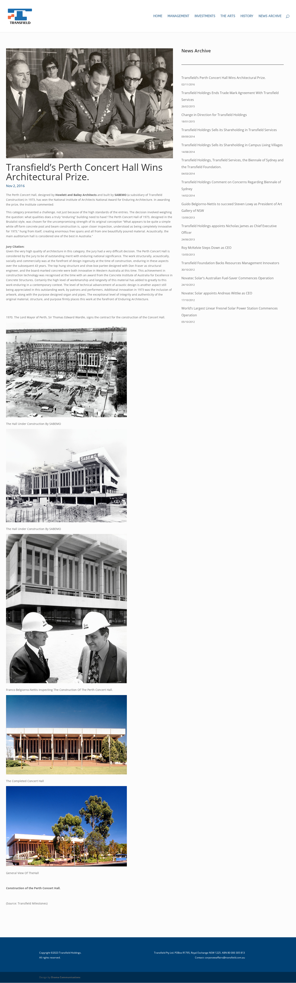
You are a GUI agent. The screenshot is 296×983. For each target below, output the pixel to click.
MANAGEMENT (178, 16)
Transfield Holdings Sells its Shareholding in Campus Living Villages (232, 145)
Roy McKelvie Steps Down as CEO (206, 247)
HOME (157, 16)
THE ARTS (227, 16)
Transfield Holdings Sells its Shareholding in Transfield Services (229, 130)
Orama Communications (65, 977)
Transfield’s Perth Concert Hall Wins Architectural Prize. (223, 78)
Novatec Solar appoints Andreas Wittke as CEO (216, 293)
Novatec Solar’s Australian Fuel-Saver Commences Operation (227, 278)
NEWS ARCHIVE (270, 16)
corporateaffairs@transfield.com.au (225, 957)
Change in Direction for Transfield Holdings (214, 115)
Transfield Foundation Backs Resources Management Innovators (230, 263)
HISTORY (246, 16)
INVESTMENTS (205, 16)
